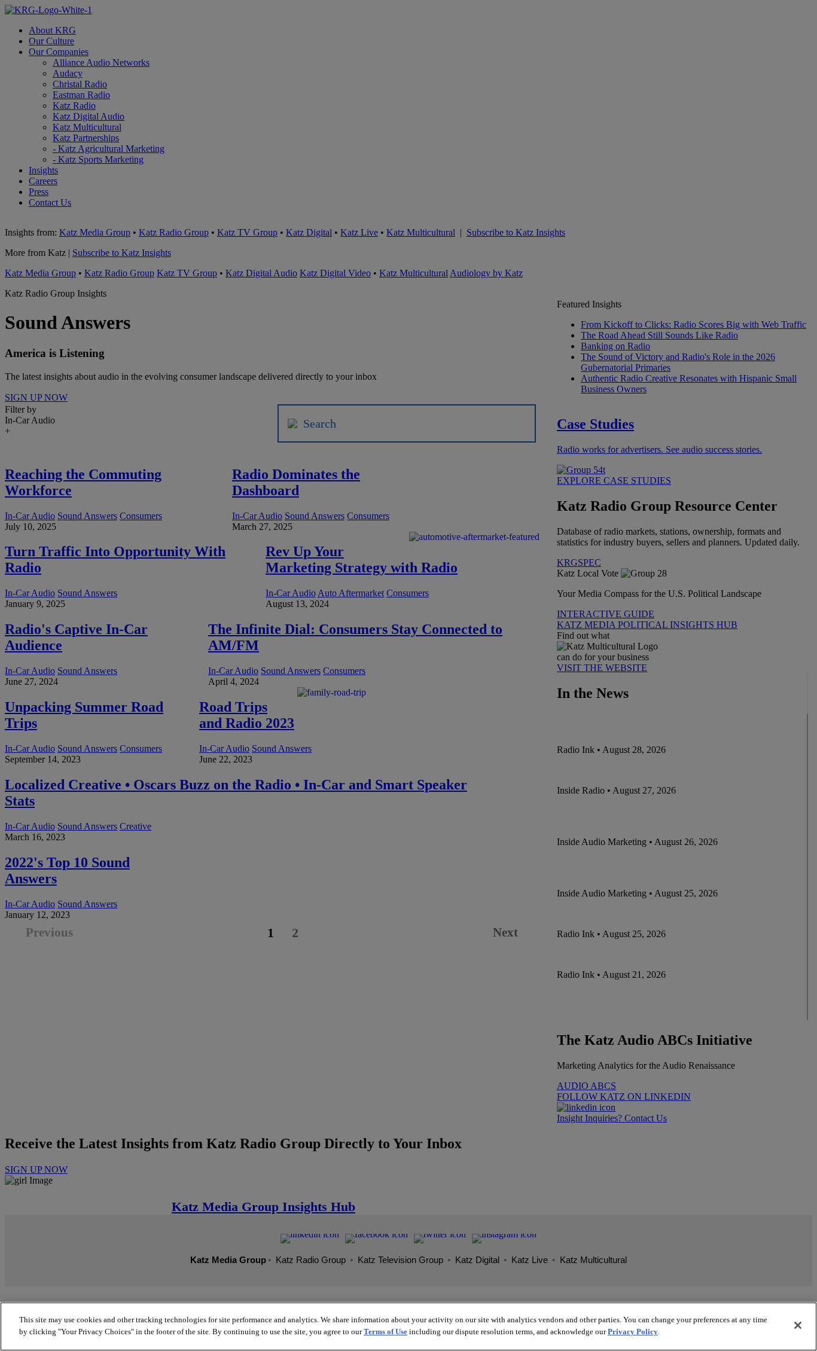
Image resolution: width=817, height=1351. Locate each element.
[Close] (798, 1325)
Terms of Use (385, 1330)
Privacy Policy (633, 1330)
